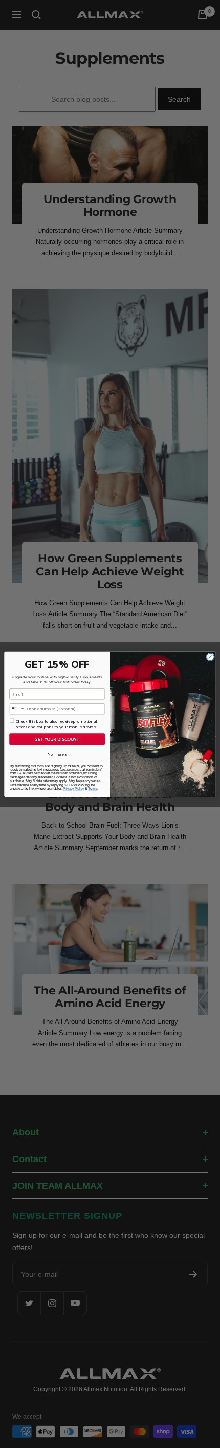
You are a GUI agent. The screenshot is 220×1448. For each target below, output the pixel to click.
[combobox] (17, 708)
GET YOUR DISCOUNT (56, 739)
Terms (92, 788)
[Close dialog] (210, 656)
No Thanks (57, 754)
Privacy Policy (73, 788)
